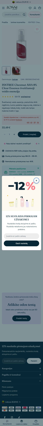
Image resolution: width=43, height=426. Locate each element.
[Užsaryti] (36, 180)
